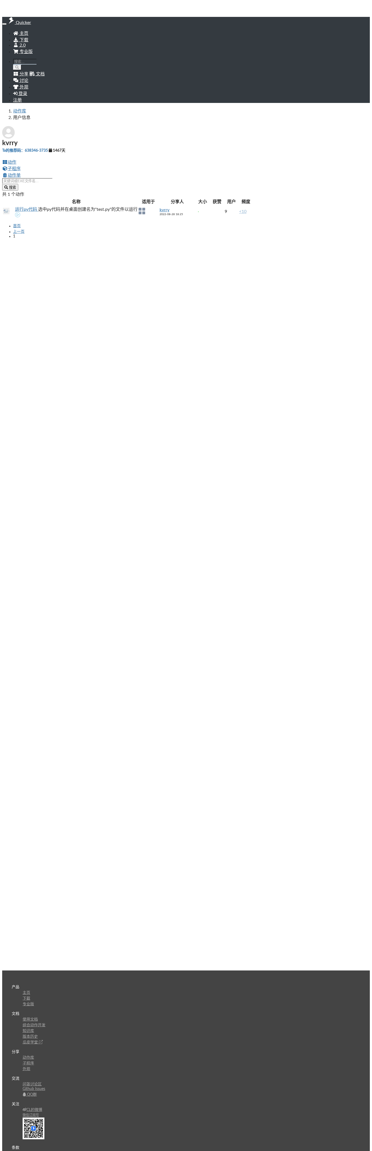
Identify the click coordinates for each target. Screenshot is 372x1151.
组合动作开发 (34, 1025)
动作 (12, 162)
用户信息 (22, 117)
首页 (17, 226)
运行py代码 (26, 209)
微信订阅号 (31, 1115)
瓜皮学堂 (31, 1042)
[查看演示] (17, 215)
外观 (26, 1069)
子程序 (14, 169)
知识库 (28, 1031)
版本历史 (30, 1037)
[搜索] (17, 67)
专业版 (26, 52)
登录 (22, 93)
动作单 (14, 175)
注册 (17, 100)
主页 (23, 33)
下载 (23, 40)
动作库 (19, 111)
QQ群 (31, 1095)
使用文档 (30, 1019)
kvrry (164, 210)
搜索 (12, 187)
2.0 (22, 45)
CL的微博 (34, 1110)
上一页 (19, 232)
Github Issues (34, 1089)
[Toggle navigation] (4, 24)
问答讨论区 (32, 1084)
